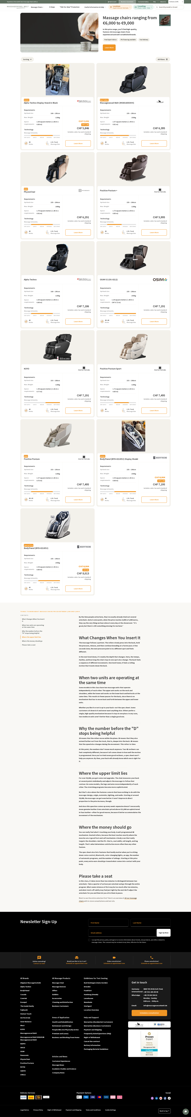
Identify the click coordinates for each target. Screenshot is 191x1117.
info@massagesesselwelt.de (155, 1005)
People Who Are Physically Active (65, 1030)
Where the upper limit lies (31, 637)
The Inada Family (27, 1006)
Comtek (23, 998)
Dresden (87, 987)
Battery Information (92, 1045)
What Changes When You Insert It (33, 620)
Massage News (58, 1065)
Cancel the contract (92, 1041)
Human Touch (25, 1014)
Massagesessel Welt (28, 1033)
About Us (163, 2)
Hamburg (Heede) (91, 994)
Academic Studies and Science (64, 1069)
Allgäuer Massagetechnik (30, 983)
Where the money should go (32, 641)
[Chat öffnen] (186, 1112)
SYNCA (23, 1075)
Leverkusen (88, 998)
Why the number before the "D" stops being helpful (32, 632)
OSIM (22, 1051)
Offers (54, 990)
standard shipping (87, 133)
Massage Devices (59, 987)
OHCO (22, 1047)
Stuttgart (88, 1006)
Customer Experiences (61, 1061)
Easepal (23, 1002)
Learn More (109, 47)
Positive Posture (27, 1063)
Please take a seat (28, 645)
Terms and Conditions (93, 1110)
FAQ (154, 2)
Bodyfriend (24, 990)
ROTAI (22, 1067)
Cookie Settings (110, 1110)
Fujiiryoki (24, 1010)
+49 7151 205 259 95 (150, 992)
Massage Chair (58, 983)
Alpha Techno (25, 987)
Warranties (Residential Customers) (98, 1022)
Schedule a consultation (149, 1013)
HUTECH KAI (25, 1018)
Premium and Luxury (60, 1033)
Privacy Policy (38, 1110)
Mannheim (88, 1002)
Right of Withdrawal (92, 1037)
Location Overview (91, 1010)
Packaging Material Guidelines (96, 1049)
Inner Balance (25, 1021)
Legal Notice (24, 1110)
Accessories (57, 998)
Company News (58, 1073)
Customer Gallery (143, 2)
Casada (23, 994)
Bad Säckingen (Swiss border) (96, 983)
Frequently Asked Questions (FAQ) (97, 1033)
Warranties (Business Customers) (97, 1026)
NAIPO (22, 1044)
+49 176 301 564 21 (150, 995)
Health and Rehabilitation (62, 1022)
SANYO (23, 1071)
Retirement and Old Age (61, 1026)
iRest (22, 1025)
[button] (185, 7)
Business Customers (127, 2)
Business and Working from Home (65, 1037)
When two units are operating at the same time (33, 626)
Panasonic (24, 1055)
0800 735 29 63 (148, 989)
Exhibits (55, 994)
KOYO (22, 1029)
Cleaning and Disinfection (62, 1002)
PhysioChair (25, 1059)
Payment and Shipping (93, 1030)
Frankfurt (88, 990)
